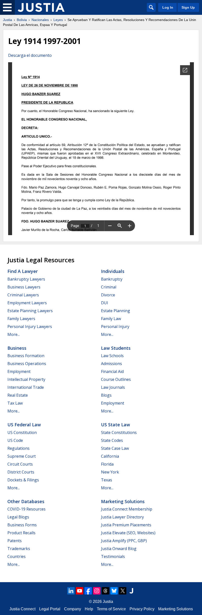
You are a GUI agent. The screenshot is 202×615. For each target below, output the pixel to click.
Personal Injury (115, 326)
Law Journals (113, 387)
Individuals (112, 271)
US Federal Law (24, 425)
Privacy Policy (142, 609)
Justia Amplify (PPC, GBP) (124, 540)
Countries (16, 556)
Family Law (111, 318)
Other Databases (25, 501)
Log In (167, 7)
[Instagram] (97, 590)
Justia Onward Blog (118, 548)
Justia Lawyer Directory (122, 517)
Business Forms (22, 525)
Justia (7, 20)
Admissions (111, 363)
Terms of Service (111, 609)
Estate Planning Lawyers (30, 310)
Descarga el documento (30, 55)
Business (16, 348)
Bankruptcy (111, 279)
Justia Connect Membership (126, 509)
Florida (107, 464)
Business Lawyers (23, 287)
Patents (14, 540)
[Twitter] (122, 590)
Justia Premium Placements (126, 525)
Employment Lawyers (27, 303)
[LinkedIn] (71, 590)
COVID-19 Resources (26, 509)
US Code (15, 440)
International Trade (25, 387)
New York (110, 472)
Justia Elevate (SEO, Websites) (128, 532)
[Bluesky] (114, 590)
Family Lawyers (21, 318)
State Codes (112, 440)
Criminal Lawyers (23, 295)
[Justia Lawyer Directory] (131, 590)
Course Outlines (116, 379)
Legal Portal (49, 609)
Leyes (58, 20)
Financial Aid (112, 371)
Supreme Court (21, 456)
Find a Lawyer (22, 271)
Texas (106, 480)
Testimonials (113, 556)
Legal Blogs (18, 517)
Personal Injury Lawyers (29, 326)
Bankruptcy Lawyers (26, 279)
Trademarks (18, 548)
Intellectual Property (26, 379)
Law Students (116, 348)
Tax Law (15, 403)
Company (72, 609)
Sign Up (188, 7)
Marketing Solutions (123, 501)
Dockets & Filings (23, 480)
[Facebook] (88, 590)
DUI (104, 303)
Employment (19, 371)
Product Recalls (21, 532)
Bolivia (22, 20)
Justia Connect (22, 609)
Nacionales (40, 20)
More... (13, 334)
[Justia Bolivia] (41, 7)
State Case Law (115, 448)
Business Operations (26, 363)
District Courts (20, 472)
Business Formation (25, 355)
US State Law (115, 425)
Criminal (108, 287)
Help (89, 609)
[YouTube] (79, 590)
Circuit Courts (20, 464)
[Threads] (105, 590)
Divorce (108, 295)
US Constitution (22, 432)
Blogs (106, 395)
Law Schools (112, 355)
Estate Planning (115, 310)
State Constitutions (119, 432)
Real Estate (17, 395)
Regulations (18, 448)
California (110, 456)
